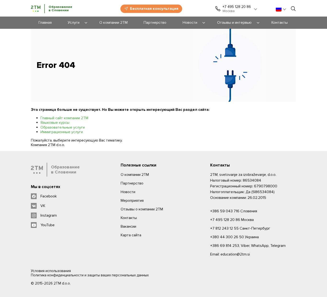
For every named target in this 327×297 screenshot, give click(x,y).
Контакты (129, 217)
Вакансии (128, 226)
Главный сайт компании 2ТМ (64, 118)
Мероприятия (132, 200)
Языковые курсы (54, 122)
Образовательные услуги (62, 127)
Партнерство (132, 183)
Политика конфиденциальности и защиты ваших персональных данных (90, 275)
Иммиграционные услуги (61, 132)
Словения (233, 211)
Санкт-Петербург (240, 228)
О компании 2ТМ (135, 174)
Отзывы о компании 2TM (142, 209)
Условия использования (51, 271)
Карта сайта (131, 235)
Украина (234, 237)
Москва (232, 219)
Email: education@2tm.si (230, 254)
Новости (128, 192)
